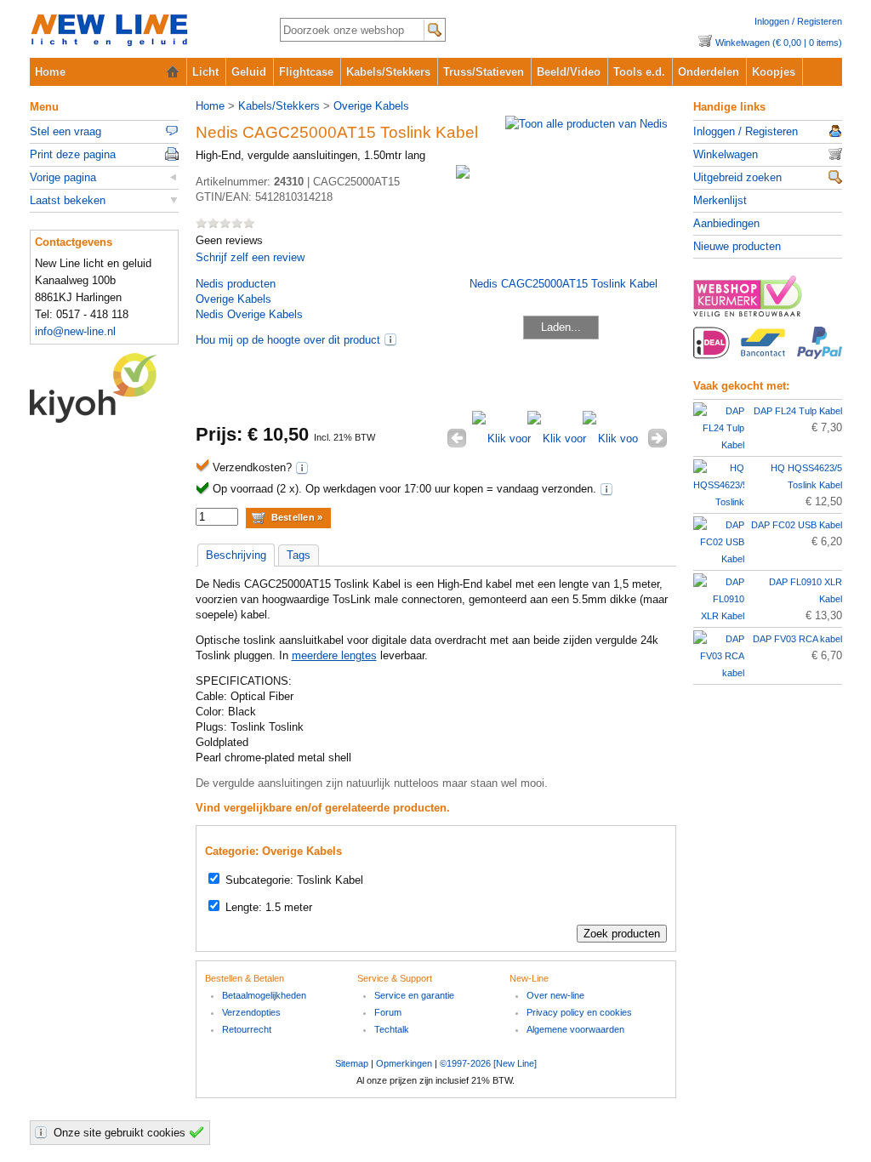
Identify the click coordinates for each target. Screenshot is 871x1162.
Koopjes (773, 72)
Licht (205, 72)
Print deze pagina (73, 154)
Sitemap (351, 1063)
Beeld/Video (569, 72)
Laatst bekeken (67, 200)
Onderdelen (708, 72)
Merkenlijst (720, 200)
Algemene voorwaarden (575, 1029)
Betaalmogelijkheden (264, 995)
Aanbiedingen (726, 223)
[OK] (199, 1132)
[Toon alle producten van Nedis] (586, 123)
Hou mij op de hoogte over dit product (288, 339)
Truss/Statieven (483, 72)
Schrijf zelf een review (250, 257)
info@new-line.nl (75, 331)
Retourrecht (246, 1029)
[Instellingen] (43, 1132)
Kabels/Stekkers (388, 72)
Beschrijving (236, 555)
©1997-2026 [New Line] (488, 1063)
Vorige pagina (63, 177)
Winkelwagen (725, 154)
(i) (390, 339)
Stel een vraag (65, 131)
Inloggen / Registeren (798, 21)
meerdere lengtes (334, 655)
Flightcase (306, 72)
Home (50, 72)
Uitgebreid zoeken (737, 177)
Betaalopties (767, 352)
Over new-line (555, 995)
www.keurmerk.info (767, 301)
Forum (387, 1012)
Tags (298, 555)
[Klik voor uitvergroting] (499, 438)
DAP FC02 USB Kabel (796, 525)
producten (236, 283)
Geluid (248, 72)
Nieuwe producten (737, 246)
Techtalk (391, 1029)
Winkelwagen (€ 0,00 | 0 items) (778, 42)
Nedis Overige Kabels (249, 314)
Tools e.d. (639, 72)
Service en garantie (414, 995)
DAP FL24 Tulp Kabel (798, 411)
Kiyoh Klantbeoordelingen (104, 388)
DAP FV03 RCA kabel (797, 639)
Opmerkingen (404, 1063)
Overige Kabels (371, 106)
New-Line (141, 31)
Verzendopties (251, 1012)
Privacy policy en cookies (579, 1012)
